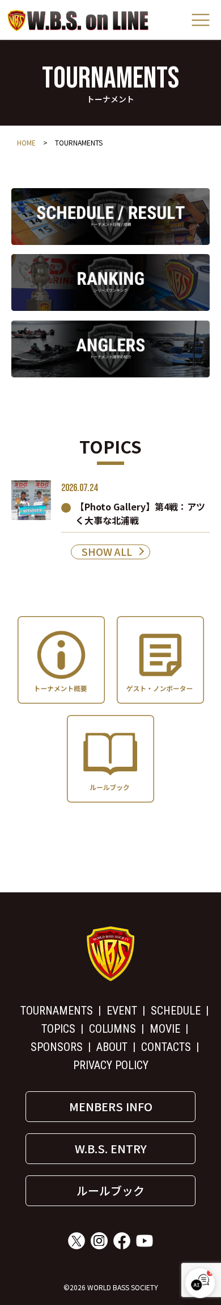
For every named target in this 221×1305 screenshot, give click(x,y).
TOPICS (58, 1029)
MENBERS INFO (110, 1106)
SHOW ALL (107, 552)
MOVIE (165, 1029)
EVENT (122, 1010)
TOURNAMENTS (56, 1010)
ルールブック (110, 759)
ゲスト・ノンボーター (160, 660)
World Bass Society (78, 20)
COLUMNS (112, 1029)
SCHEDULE (176, 1010)
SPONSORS (57, 1047)
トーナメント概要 (61, 660)
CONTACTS (166, 1047)
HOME (26, 142)
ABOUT (112, 1047)
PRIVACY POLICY (110, 1065)
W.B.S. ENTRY (111, 1148)
